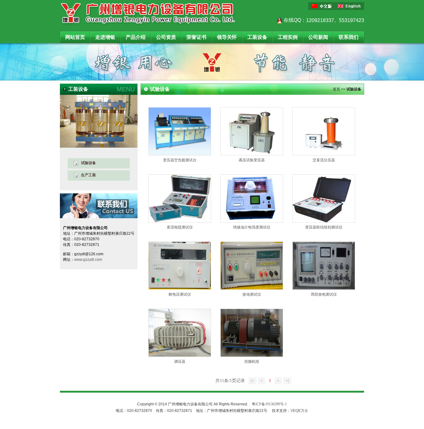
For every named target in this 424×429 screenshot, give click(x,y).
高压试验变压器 (252, 160)
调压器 (179, 361)
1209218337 (320, 20)
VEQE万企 (299, 410)
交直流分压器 (324, 160)
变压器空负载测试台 (179, 160)
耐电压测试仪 (180, 294)
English (350, 6)
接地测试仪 (251, 294)
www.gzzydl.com (88, 259)
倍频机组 (251, 361)
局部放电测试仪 (324, 294)
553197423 (351, 20)
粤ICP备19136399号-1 (269, 404)
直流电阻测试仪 (180, 227)
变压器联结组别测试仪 (323, 227)
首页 (336, 89)
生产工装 (88, 175)
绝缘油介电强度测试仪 (251, 227)
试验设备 (88, 163)
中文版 (322, 6)
